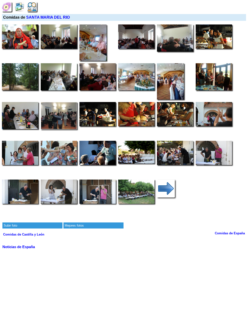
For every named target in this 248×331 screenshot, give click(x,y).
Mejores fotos (74, 225)
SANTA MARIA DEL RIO (48, 17)
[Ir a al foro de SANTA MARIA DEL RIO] (32, 6)
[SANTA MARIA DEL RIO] (7, 6)
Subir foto (10, 225)
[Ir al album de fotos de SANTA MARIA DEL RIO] (19, 6)
